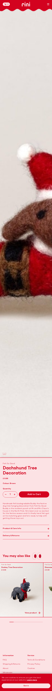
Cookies (31, 668)
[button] (6, 4)
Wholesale (7, 673)
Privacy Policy (33, 664)
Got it (26, 686)
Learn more (32, 680)
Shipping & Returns (11, 664)
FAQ (5, 660)
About (5, 668)
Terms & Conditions (36, 660)
